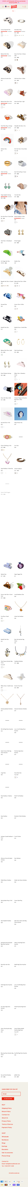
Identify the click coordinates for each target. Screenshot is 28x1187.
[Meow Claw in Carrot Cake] (17, 60)
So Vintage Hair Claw (5, 261)
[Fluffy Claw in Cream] (17, 83)
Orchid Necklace (17, 532)
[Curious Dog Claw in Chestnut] (5, 35)
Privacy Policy (6, 1121)
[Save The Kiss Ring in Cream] (15, 176)
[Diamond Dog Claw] (3, 35)
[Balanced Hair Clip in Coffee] (15, 285)
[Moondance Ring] (15, 35)
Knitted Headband (18, 468)
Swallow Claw (17, 261)
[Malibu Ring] (19, 35)
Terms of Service (7, 1124)
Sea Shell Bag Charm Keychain (20, 1053)
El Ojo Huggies (17, 241)
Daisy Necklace (4, 816)
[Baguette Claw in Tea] (7, 285)
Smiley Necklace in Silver (19, 216)
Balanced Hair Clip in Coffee (20, 281)
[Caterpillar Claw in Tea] (15, 130)
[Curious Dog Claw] (1, 35)
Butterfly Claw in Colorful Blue (20, 327)
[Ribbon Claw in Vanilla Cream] (19, 379)
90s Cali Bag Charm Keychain (7, 729)
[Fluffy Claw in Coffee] (15, 83)
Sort (13, 11)
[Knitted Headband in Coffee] (15, 473)
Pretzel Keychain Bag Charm (20, 1006)
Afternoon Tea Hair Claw (6, 78)
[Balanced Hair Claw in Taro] (1, 107)
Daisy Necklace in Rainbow (6, 796)
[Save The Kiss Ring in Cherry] (17, 176)
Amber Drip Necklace (18, 616)
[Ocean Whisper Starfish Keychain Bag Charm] (3, 667)
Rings (3, 1143)
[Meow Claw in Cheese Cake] (15, 60)
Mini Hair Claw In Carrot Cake (7, 216)
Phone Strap (6, 1156)
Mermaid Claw (4, 304)
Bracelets (5, 1149)
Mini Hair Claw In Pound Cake (20, 149)
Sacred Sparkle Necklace (6, 920)
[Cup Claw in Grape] (1, 620)
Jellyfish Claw (17, 1075)
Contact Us (5, 1115)
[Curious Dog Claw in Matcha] (7, 35)
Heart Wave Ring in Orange (6, 126)
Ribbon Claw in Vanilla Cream (7, 686)
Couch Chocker (17, 836)
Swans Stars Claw (17, 773)
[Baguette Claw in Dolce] (3, 285)
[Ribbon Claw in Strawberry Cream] (15, 379)
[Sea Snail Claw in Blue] (3, 427)
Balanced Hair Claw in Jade (6, 350)
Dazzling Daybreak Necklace (7, 709)
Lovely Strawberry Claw (19, 594)
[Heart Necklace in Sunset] (5, 473)
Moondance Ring (17, 29)
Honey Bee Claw (17, 491)
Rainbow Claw (4, 149)
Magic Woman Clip (18, 422)
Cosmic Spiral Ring (18, 900)
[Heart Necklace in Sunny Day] (3, 473)
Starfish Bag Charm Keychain (20, 964)
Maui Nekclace (17, 858)
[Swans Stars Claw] (15, 777)
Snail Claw (3, 554)
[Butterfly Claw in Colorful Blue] (15, 331)
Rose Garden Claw (18, 512)
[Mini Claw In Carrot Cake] (17, 153)
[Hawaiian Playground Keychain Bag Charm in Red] (17, 404)
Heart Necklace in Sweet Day (7, 468)
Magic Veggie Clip (18, 574)
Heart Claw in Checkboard (6, 241)
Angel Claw (3, 773)
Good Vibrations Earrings (6, 373)
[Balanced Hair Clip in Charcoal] (17, 285)
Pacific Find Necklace (18, 796)
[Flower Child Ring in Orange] (3, 450)
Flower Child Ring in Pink (6, 445)
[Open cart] (25, 6)
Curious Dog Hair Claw (5, 29)
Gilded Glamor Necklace (6, 880)
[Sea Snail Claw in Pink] (1, 427)
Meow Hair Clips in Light (19, 101)
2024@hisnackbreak (14, 1173)
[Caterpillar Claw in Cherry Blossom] (19, 130)
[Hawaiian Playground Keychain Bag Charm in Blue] (15, 404)
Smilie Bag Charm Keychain (6, 984)
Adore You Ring (4, 172)
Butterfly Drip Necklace (5, 512)
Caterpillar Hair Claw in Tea (19, 126)
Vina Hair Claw (17, 195)
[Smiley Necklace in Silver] (15, 222)
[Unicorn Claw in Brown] (17, 308)
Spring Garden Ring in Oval (6, 900)
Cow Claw (16, 445)
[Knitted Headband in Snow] (17, 473)
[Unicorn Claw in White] (15, 308)
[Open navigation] (3, 6)
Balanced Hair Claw (5, 54)
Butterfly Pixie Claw (5, 327)
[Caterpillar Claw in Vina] (17, 130)
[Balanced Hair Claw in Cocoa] (3, 107)
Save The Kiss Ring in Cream (20, 172)
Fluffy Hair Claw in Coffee (19, 78)
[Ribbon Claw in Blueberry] (17, 379)
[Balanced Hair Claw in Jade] (1, 354)
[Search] (23, 6)
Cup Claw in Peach (5, 616)
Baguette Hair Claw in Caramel (7, 281)
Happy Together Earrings (6, 195)
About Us (5, 1118)
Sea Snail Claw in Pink (5, 422)
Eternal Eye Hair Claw (5, 964)
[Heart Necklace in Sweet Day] (1, 473)
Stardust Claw (3, 574)
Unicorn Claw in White (19, 304)
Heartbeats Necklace (18, 661)
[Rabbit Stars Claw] (17, 777)
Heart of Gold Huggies (5, 491)
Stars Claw (16, 554)
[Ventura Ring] (23, 35)
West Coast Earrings (18, 350)
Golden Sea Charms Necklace (20, 880)
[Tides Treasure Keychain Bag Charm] (1, 667)
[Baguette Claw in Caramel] (1, 285)
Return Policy (6, 1111)
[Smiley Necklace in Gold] (17, 222)
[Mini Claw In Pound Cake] (15, 153)
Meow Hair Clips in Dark (6, 398)
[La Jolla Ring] (17, 35)
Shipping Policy (7, 1108)
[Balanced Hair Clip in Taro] (19, 285)
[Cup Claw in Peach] (3, 620)
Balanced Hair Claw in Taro (6, 101)
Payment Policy (7, 1127)
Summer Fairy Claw (18, 686)
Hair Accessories (7, 1152)
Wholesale (5, 1136)
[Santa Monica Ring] (21, 35)
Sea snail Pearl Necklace (6, 1075)
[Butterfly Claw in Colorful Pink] (17, 331)
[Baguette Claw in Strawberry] (5, 285)
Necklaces (5, 1140)
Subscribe (8, 1098)
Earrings (4, 1146)
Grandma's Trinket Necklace (20, 816)
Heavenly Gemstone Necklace (20, 709)
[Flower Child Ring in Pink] (1, 450)
